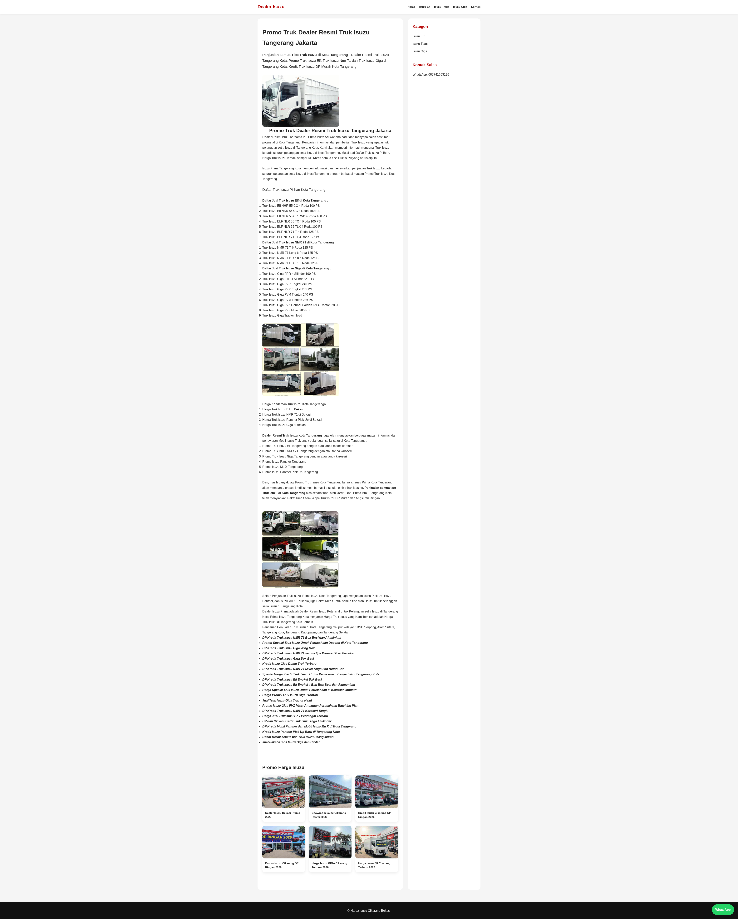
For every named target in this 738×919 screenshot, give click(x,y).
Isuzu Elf (424, 6)
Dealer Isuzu (271, 6)
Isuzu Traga (441, 6)
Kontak (475, 6)
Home (411, 6)
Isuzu (312, 60)
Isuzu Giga (460, 6)
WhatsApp (723, 909)
